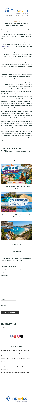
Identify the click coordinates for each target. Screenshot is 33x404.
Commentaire (5, 275)
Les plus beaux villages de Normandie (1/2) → (18, 151)
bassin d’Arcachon (8, 32)
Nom (3, 293)
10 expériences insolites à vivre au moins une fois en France (16, 187)
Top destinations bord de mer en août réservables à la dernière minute (16, 243)
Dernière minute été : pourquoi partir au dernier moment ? (15, 372)
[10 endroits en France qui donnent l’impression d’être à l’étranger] (16, 202)
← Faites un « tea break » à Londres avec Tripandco (13, 149)
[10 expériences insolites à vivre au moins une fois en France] (16, 173)
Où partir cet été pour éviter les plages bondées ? (13, 364)
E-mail (3, 299)
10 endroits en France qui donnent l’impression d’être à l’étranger (16, 215)
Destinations (16, 21)
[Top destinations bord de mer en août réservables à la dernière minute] (16, 230)
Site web (3, 305)
